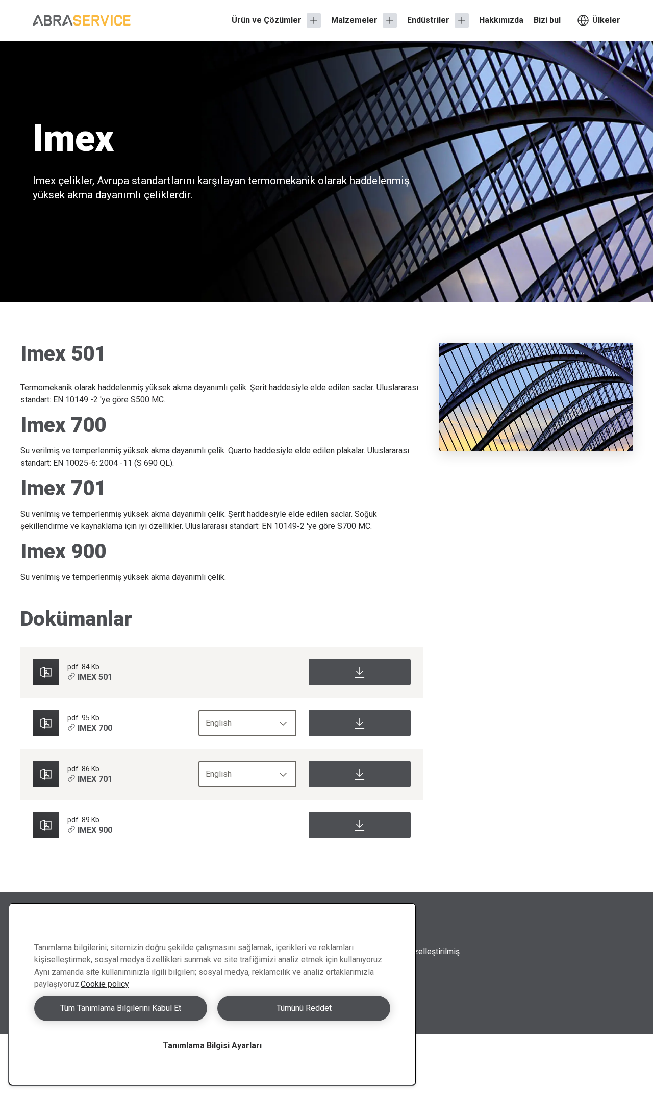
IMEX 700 (95, 728)
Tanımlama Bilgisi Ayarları (212, 1045)
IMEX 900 (95, 830)
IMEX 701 (95, 779)
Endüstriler (428, 20)
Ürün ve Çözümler (267, 20)
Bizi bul (547, 20)
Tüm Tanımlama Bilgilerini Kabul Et (120, 1008)
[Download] (360, 672)
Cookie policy (105, 984)
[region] (212, 994)
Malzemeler (354, 20)
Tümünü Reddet (304, 1008)
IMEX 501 (95, 677)
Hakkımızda (501, 20)
